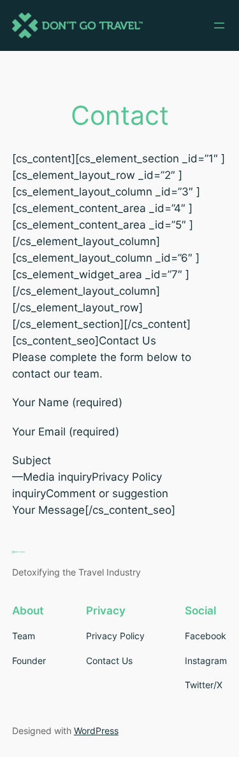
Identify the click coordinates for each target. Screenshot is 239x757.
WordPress (96, 730)
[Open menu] (219, 25)
